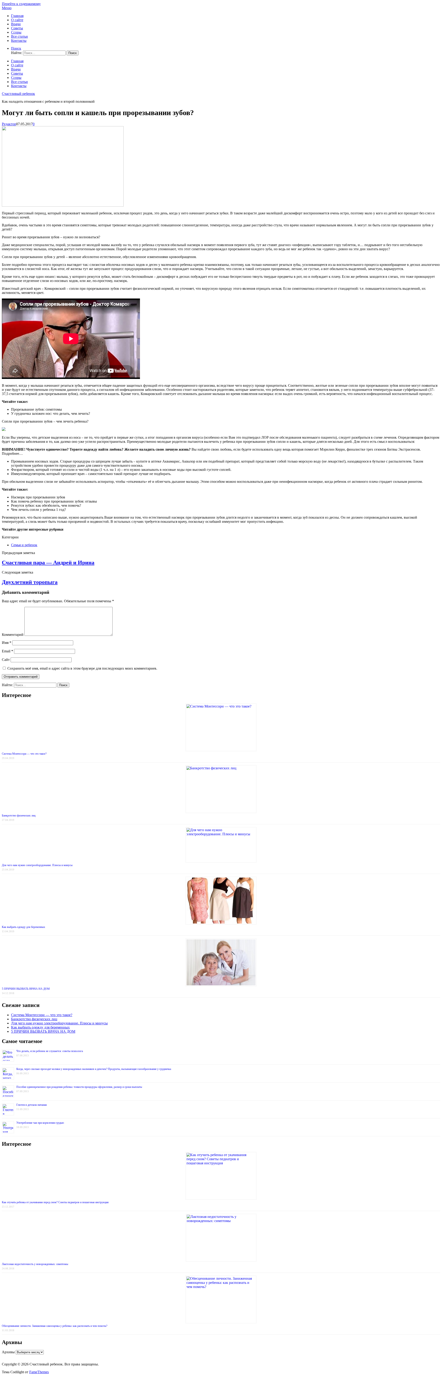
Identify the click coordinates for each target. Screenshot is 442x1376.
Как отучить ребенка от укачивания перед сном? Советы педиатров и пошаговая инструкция (55, 1202)
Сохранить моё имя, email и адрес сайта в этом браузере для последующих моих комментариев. (82, 668)
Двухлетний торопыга (30, 582)
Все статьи (19, 36)
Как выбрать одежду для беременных (23, 927)
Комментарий (12, 635)
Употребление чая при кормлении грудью (40, 1122)
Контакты (18, 41)
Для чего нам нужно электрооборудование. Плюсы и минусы (37, 865)
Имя (6, 643)
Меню (7, 8)
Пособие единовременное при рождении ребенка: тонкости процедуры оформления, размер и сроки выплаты (79, 1087)
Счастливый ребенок (18, 94)
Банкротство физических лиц (18, 815)
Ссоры (16, 32)
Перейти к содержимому (21, 4)
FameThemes (39, 1372)
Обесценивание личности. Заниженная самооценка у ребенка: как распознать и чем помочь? (54, 1326)
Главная (17, 16)
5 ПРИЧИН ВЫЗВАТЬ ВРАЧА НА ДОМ (26, 988)
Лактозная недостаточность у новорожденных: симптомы (35, 1264)
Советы (17, 28)
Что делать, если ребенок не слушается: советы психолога (49, 1051)
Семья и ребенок (24, 545)
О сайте (17, 20)
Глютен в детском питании (31, 1104)
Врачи (16, 24)
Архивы (8, 1352)
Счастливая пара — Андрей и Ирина (48, 563)
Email (7, 651)
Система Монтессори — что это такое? (24, 753)
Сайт (6, 660)
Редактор (9, 124)
